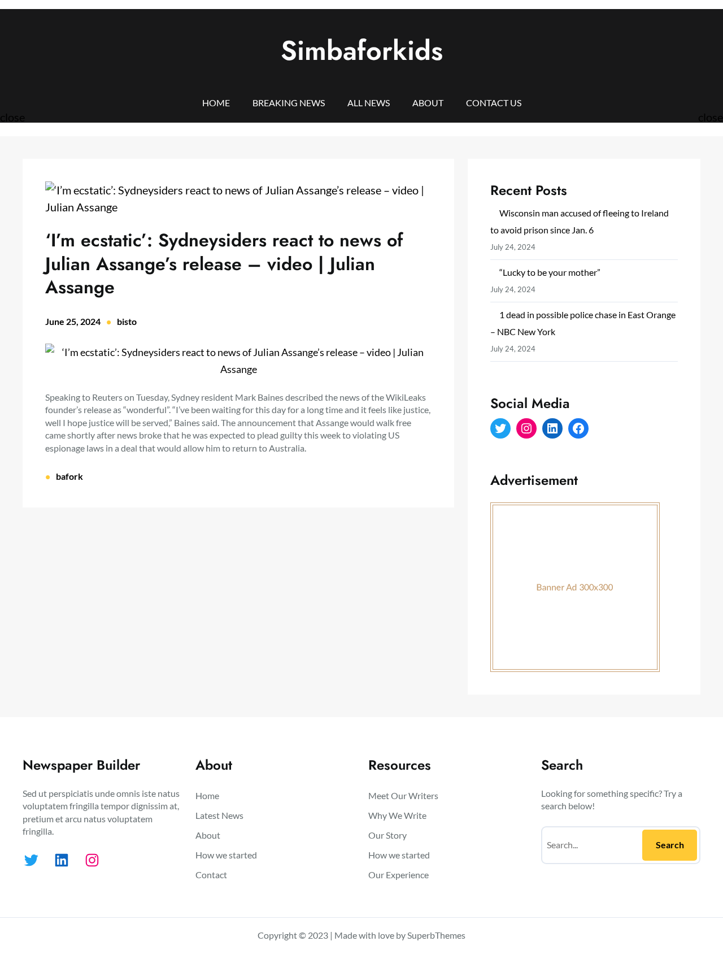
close (12, 117)
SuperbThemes (436, 935)
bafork (69, 476)
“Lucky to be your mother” (549, 272)
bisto (127, 321)
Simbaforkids (362, 50)
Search (670, 844)
